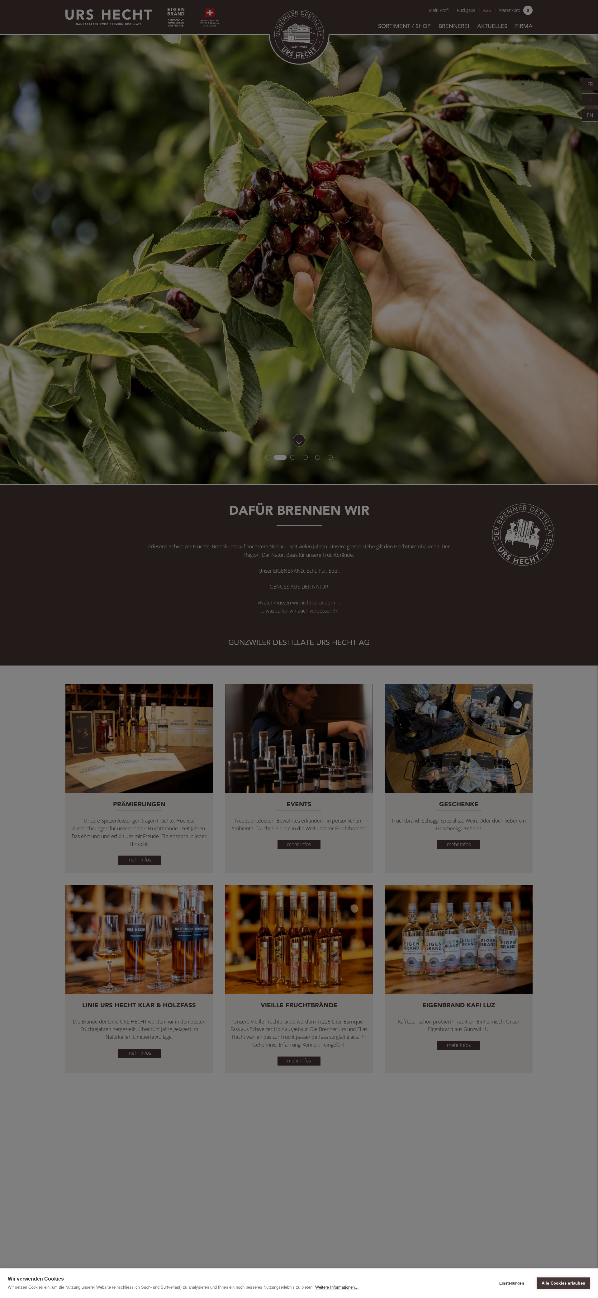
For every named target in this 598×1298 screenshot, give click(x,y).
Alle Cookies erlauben (563, 1283)
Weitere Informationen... (336, 1287)
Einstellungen (511, 1283)
